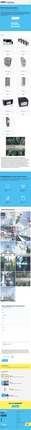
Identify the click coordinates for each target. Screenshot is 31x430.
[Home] (7, 2)
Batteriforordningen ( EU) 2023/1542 (20, 422)
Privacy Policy (14, 353)
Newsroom (3, 372)
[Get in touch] (27, 424)
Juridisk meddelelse (18, 419)
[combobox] (15, 321)
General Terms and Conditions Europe (20, 411)
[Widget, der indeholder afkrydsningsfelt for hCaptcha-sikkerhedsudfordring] (8, 356)
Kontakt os (15, 18)
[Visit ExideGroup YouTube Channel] (1, 421)
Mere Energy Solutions (5, 32)
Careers (17, 424)
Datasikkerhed (18, 414)
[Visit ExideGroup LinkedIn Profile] (1, 419)
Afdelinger (17, 416)
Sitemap (17, 427)
